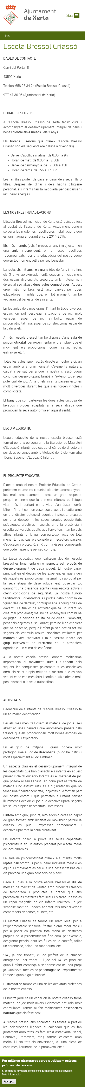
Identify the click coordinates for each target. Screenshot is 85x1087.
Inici (7, 35)
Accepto (9, 1081)
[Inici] (11, 24)
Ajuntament (40, 14)
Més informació (11, 1074)
